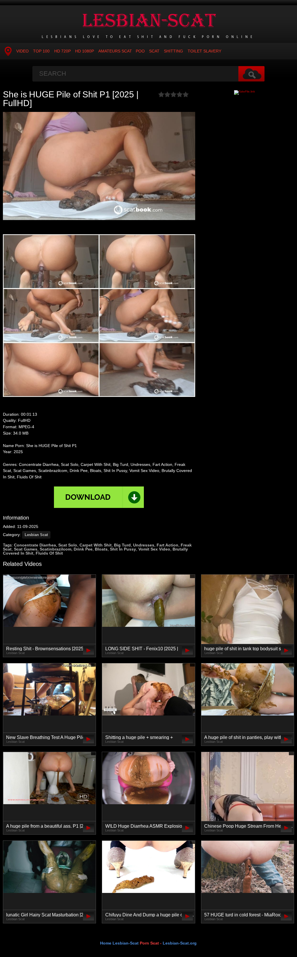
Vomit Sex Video (154, 549)
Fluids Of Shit (49, 553)
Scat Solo (67, 545)
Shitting (173, 51)
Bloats (101, 549)
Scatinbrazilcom (55, 549)
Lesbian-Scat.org (180, 943)
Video (22, 51)
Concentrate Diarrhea (35, 545)
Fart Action (167, 545)
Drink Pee (83, 549)
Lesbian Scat (36, 535)
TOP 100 (41, 51)
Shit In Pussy (123, 549)
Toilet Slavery (204, 51)
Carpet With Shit (95, 545)
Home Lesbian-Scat (119, 943)
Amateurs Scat (115, 51)
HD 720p (62, 51)
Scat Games (25, 549)
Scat (154, 51)
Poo (140, 51)
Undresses (143, 545)
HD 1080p (84, 51)
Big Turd (122, 545)
